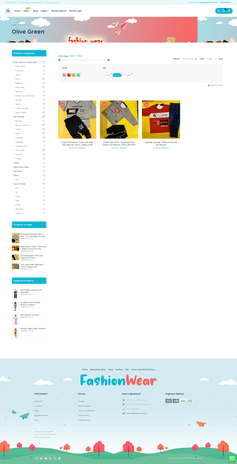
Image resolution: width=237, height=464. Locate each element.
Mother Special (59, 11)
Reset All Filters (216, 85)
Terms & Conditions (86, 410)
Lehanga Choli (21, 146)
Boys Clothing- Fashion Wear (30, 2)
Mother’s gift (75, 11)
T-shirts (18, 159)
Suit (16, 180)
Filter (220, 59)
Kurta (17, 79)
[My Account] (218, 11)
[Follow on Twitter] (41, 458)
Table (17, 213)
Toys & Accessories (51, 2)
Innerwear (19, 71)
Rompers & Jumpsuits (24, 96)
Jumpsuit (19, 138)
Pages (44, 11)
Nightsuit (19, 83)
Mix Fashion (18, 171)
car (16, 192)
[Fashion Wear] (8, 11)
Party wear (19, 87)
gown (17, 133)
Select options (74, 138)
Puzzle (17, 205)
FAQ (127, 369)
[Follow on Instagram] (55, 458)
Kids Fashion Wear (21, 167)
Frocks (18, 129)
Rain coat (19, 92)
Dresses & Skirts (22, 125)
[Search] (229, 11)
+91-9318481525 (225, 2)
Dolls (17, 201)
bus (16, 188)
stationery (19, 209)
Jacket (16, 163)
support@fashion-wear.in (208, 2)
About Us (38, 401)
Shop (26, 10)
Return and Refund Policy (143, 369)
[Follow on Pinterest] (59, 458)
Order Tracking (84, 406)
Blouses (18, 121)
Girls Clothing (11, 2)
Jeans (17, 75)
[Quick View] (80, 138)
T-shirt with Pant (22, 108)
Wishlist (118, 369)
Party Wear (20, 150)
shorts (17, 104)
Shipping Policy (84, 420)
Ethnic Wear (20, 66)
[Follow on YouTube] (46, 458)
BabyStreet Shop (98, 369)
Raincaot (19, 154)
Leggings (19, 142)
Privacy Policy (84, 415)
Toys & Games (19, 184)
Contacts (38, 406)
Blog (35, 11)
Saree (15, 175)
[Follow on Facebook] (37, 458)
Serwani (18, 100)
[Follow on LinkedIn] (50, 458)
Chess (17, 196)
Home (17, 11)
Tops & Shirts (20, 112)
